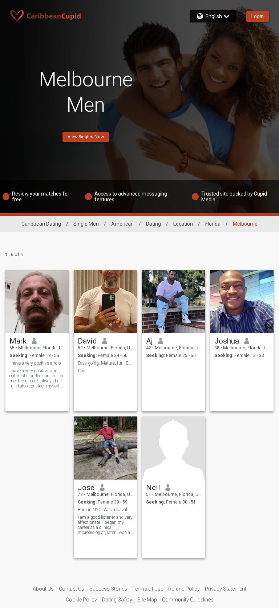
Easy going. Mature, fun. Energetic (105, 363)
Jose (86, 487)
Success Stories (108, 589)
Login (257, 16)
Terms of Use (147, 589)
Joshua (226, 341)
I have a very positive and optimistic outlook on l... (37, 363)
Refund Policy (184, 589)
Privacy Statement (225, 589)
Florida (213, 224)
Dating (153, 224)
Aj (149, 341)
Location (183, 224)
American (122, 224)
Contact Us (71, 589)
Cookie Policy (81, 600)
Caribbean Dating (41, 224)
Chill (82, 370)
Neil (153, 487)
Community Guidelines (188, 600)
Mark (18, 341)
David (87, 341)
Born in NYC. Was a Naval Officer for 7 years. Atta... (105, 509)
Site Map (147, 600)
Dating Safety (117, 600)
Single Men (86, 224)
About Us (43, 589)
